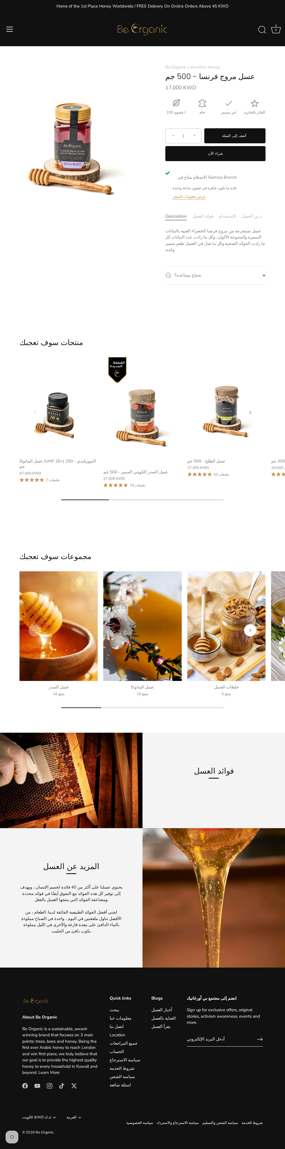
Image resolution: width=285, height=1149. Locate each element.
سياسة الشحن (122, 1076)
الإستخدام (227, 216)
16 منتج (59, 694)
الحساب (117, 1051)
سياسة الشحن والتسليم (220, 1122)
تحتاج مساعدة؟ (187, 275)
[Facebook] (25, 1085)
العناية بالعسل (163, 1018)
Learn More (49, 1072)
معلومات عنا (120, 1018)
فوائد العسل (202, 216)
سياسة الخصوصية (139, 1122)
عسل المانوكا (142, 687)
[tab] (178, 216)
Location (117, 1035)
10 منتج (142, 694)
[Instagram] (49, 1085)
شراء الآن (215, 153)
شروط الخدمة (122, 1068)
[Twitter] (74, 1085)
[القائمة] (10, 29)
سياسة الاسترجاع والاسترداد (178, 1122)
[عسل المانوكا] (142, 626)
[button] (35, 412)
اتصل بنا (117, 1026)
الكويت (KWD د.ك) (36, 1117)
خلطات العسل (226, 687)
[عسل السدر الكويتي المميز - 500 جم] (142, 411)
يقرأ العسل (160, 1026)
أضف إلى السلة (235, 135)
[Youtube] (37, 1085)
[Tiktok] (62, 1085)
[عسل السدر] (58, 626)
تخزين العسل (253, 216)
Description (176, 216)
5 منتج (226, 694)
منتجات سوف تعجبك (51, 342)
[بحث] (262, 30)
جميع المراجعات (123, 1043)
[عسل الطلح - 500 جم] (226, 406)
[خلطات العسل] (226, 626)
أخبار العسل (161, 1010)
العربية (72, 1117)
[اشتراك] (260, 1039)
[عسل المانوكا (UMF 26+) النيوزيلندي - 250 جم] (58, 406)
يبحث (114, 1010)
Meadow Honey (205, 67)
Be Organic (175, 67)
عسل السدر (58, 687)
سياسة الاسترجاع (125, 1060)
